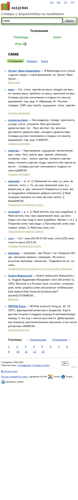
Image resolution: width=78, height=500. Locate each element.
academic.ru (14, 6)
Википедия (14, 82)
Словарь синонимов (19, 113)
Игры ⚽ (21, 43)
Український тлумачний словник (25, 205)
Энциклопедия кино (19, 330)
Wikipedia (13, 299)
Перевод (32, 61)
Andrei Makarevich (20, 275)
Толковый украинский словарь (24, 246)
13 (42, 351)
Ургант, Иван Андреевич (24, 70)
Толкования (39, 30)
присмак (13, 253)
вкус (11, 89)
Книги (57, 37)
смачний (14, 181)
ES (65, 3)
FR (72, 3)
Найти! (70, 20)
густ (11, 238)
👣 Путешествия (9, 371)
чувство (13, 150)
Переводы (21, 37)
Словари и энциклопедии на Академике (32, 14)
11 (26, 351)
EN (51, 3)
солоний (14, 211)
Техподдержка (24, 365)
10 (18, 351)
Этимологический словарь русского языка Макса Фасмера (40, 269)
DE (58, 3)
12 (34, 351)
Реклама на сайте (41, 365)
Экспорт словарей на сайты (14, 376)
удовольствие (18, 120)
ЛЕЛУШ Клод (17, 306)
